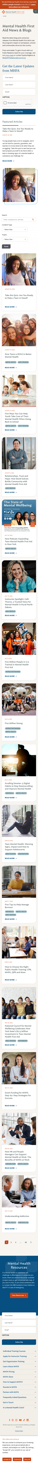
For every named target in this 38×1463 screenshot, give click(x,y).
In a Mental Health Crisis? (13, 1407)
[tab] (10, 125)
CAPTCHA (6, 97)
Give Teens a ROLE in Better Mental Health (18, 355)
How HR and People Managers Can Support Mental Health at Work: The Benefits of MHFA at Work (18, 1155)
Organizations (23, 854)
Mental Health (11, 362)
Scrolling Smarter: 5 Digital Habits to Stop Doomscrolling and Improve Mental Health (19, 786)
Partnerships (22, 1041)
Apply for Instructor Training (15, 1356)
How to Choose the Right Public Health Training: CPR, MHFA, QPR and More (18, 970)
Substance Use (23, 1222)
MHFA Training (23, 362)
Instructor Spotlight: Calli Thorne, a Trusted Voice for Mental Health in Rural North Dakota (19, 603)
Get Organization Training (13, 1361)
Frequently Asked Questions (14, 1397)
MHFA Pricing (8, 1371)
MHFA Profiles (10, 488)
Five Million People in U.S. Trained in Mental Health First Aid (17, 665)
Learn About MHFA (11, 1366)
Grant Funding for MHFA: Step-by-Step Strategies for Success (18, 1095)
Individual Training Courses (14, 1351)
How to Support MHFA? (13, 1382)
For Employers (10, 1164)
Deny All (27, 1459)
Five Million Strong (14, 723)
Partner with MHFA (11, 1392)
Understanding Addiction (17, 1216)
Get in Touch (8, 1402)
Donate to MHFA (10, 1387)
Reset (6, 246)
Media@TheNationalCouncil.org (14, 58)
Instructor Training (13, 671)
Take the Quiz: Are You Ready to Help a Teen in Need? (19, 296)
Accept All (7, 1459)
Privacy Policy (19, 1431)
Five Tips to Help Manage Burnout (17, 906)
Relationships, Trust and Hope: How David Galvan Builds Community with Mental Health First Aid (16, 480)
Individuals (10, 793)
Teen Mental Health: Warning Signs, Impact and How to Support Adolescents (19, 847)
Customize (17, 1459)
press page (9, 55)
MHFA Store (8, 1377)
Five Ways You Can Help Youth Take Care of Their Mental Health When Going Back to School (18, 417)
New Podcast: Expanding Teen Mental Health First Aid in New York (18, 542)
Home (4, 16)
